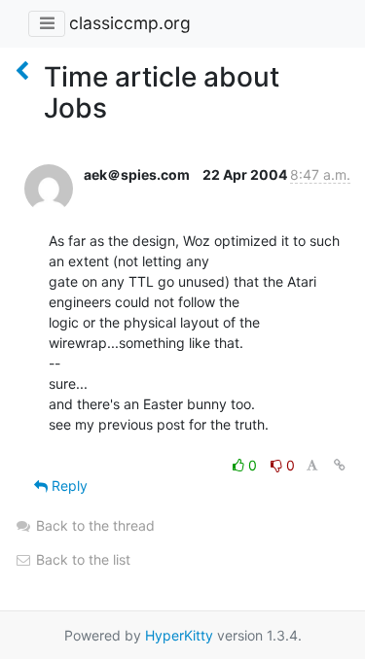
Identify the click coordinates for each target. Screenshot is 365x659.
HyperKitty (179, 635)
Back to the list (81, 559)
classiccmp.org (130, 23)
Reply (68, 485)
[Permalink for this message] (339, 465)
